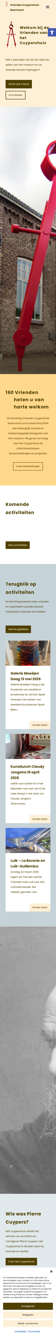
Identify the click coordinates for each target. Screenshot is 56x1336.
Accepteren (28, 1306)
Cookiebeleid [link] (20, 1331)
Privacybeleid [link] (34, 1331)
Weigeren (28, 1315)
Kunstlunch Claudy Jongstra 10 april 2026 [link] (27, 772)
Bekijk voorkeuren (28, 1323)
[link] (52, 32)
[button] (51, 1271)
